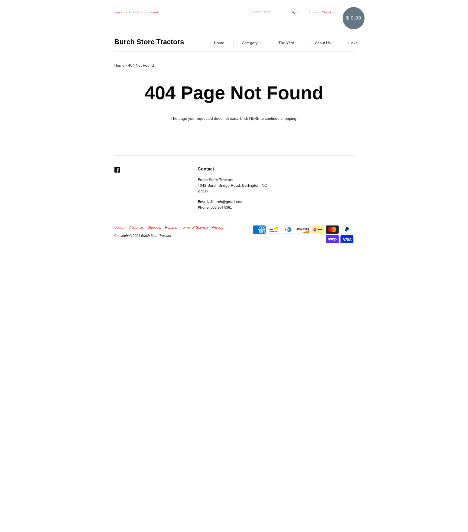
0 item (313, 12)
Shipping (154, 228)
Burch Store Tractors (149, 42)
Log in (119, 12)
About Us (323, 43)
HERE (254, 118)
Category (250, 43)
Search (119, 228)
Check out (330, 12)
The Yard (286, 43)
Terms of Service (194, 228)
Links (352, 43)
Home (219, 43)
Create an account (143, 12)
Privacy (217, 228)
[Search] (293, 12)
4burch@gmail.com (226, 201)
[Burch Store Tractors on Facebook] (117, 169)
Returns (171, 228)
